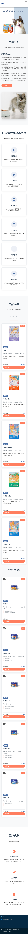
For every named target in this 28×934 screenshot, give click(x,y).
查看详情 (7, 367)
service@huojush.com (7, 919)
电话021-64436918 (6, 917)
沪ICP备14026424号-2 (6, 931)
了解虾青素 (7, 85)
